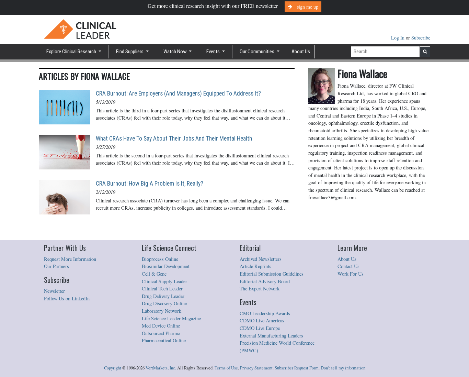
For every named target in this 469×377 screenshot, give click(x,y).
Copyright (112, 368)
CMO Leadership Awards (265, 313)
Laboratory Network (161, 311)
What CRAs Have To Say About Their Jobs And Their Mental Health (174, 138)
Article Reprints (255, 266)
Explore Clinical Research (71, 51)
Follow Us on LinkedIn (67, 298)
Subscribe (420, 37)
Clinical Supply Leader (164, 281)
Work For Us (351, 273)
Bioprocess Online (160, 259)
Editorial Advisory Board (265, 281)
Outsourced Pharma (161, 333)
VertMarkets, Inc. (161, 368)
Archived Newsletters (261, 259)
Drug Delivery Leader (163, 296)
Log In (398, 37)
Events (213, 51)
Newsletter (54, 291)
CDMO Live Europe (260, 328)
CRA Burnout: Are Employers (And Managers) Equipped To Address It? (178, 93)
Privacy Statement (256, 368)
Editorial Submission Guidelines (272, 273)
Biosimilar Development (166, 266)
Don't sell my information (343, 368)
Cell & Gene (154, 273)
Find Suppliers (130, 51)
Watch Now (175, 51)
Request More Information (70, 259)
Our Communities (257, 51)
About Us (300, 51)
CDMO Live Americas (262, 320)
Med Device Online (161, 325)
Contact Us (348, 266)
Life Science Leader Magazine (171, 318)
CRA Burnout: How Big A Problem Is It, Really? (149, 183)
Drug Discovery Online (164, 303)
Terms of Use (226, 368)
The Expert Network (259, 288)
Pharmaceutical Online (164, 340)
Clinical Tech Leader (162, 288)
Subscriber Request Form (297, 368)
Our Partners (56, 266)
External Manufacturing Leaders (271, 335)
